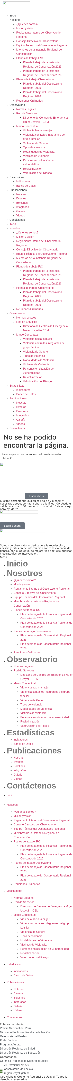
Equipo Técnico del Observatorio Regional (42, 45)
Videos (20, 215)
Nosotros (15, 19)
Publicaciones (18, 190)
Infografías (22, 207)
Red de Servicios (26, 113)
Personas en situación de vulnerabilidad (44, 717)
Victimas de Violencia (36, 156)
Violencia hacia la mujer (37, 130)
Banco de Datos (26, 185)
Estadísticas (17, 177)
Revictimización (32, 168)
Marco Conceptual (27, 126)
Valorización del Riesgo (37, 173)
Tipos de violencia (34, 147)
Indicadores (23, 181)
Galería (20, 211)
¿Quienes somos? (27, 24)
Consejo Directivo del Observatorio (37, 41)
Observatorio (17, 104)
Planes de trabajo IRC (29, 58)
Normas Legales (26, 109)
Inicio (13, 15)
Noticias (21, 194)
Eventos (21, 198)
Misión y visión (25, 28)
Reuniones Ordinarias (29, 100)
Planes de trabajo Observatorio (35, 79)
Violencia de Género (35, 143)
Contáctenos (17, 219)
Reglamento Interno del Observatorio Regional (42, 588)
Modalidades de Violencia (38, 151)
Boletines (22, 202)
